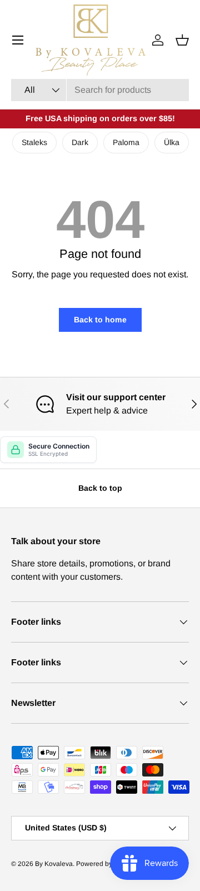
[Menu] (18, 40)
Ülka (171, 142)
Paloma (126, 142)
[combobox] (100, 90)
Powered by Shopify (106, 864)
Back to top (100, 488)
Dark (80, 142)
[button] (182, 40)
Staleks (34, 142)
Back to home (100, 319)
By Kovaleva (54, 864)
